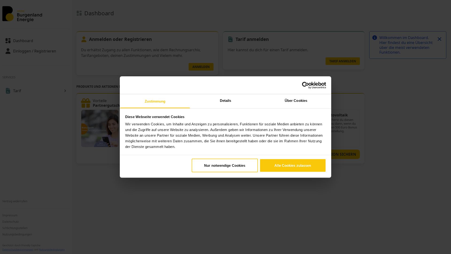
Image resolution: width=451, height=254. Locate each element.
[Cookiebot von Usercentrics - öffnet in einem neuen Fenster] (305, 85)
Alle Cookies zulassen (292, 165)
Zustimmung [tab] (155, 101)
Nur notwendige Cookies (224, 165)
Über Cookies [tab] (296, 101)
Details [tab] (225, 101)
